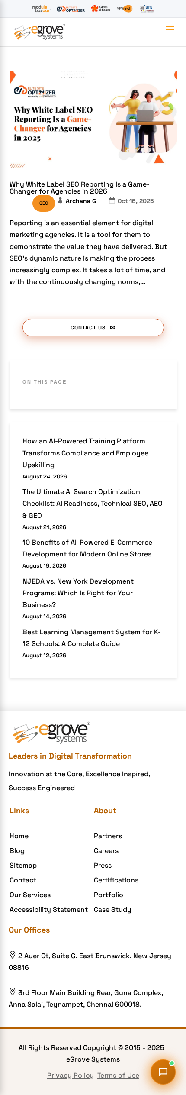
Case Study (112, 909)
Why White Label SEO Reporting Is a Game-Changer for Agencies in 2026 (80, 188)
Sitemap (23, 865)
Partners (108, 835)
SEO (43, 203)
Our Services (30, 894)
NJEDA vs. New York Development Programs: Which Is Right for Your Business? (78, 593)
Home (19, 835)
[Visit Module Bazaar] (41, 9)
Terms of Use (118, 1075)
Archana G (81, 201)
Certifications (116, 880)
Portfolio (108, 894)
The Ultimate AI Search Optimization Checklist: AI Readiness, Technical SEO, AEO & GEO (92, 503)
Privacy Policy (70, 1075)
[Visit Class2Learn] (100, 9)
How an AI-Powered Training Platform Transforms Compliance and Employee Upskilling (85, 452)
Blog (17, 850)
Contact (23, 880)
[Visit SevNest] (125, 9)
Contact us (88, 327)
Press (103, 865)
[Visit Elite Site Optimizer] (71, 9)
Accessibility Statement (49, 909)
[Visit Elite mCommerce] (147, 9)
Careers (106, 850)
